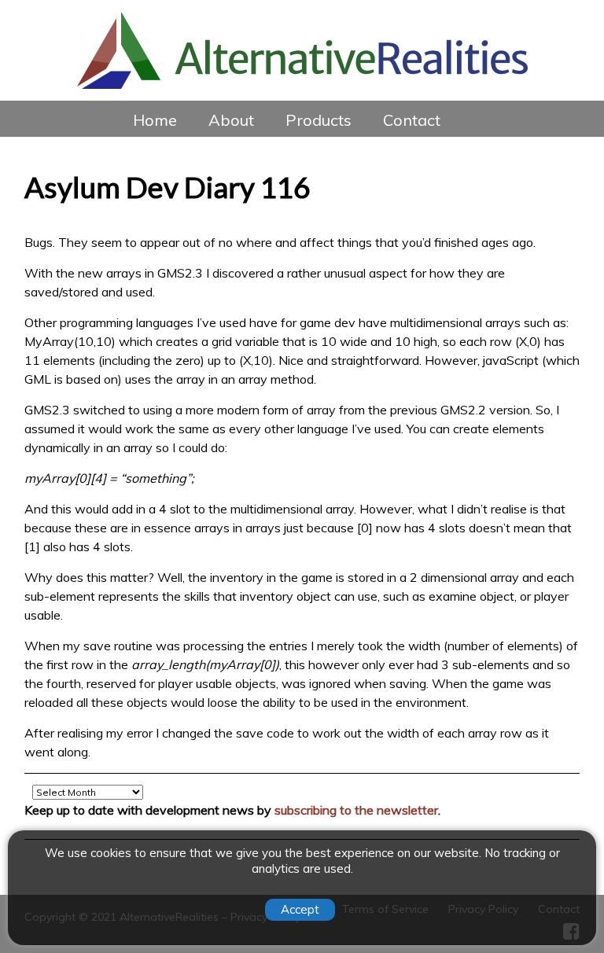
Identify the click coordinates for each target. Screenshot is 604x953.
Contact (411, 120)
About (231, 120)
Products (318, 120)
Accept (300, 909)
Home (155, 120)
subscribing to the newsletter (356, 810)
